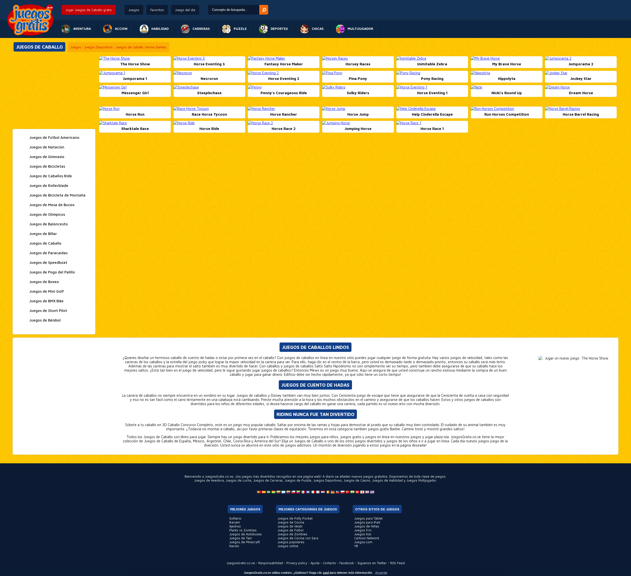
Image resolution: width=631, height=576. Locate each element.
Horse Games (155, 47)
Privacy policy (296, 563)
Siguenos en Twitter (372, 563)
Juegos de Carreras (268, 480)
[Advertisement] (54, 90)
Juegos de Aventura (209, 480)
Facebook (346, 563)
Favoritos (157, 10)
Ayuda (315, 563)
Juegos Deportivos (98, 47)
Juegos (133, 10)
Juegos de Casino (357, 480)
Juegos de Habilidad (387, 480)
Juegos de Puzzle (298, 480)
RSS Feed (397, 563)
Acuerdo (381, 573)
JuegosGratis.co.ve (241, 563)
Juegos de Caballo (129, 47)
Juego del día (185, 10)
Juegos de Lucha (238, 480)
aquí (326, 573)
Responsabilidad (270, 563)
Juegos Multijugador (421, 480)
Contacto (329, 563)
